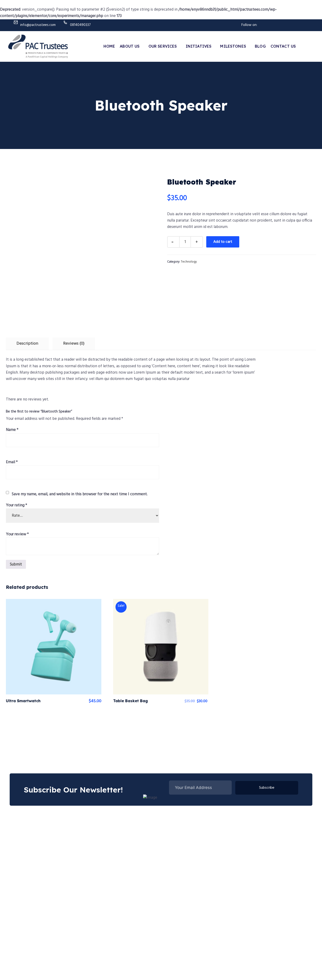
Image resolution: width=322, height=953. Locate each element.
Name (12, 430)
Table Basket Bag (130, 700)
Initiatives (199, 46)
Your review (17, 534)
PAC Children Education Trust (259, 856)
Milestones (233, 46)
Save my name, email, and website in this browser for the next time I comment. (80, 494)
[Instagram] (295, 24)
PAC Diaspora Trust (251, 866)
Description (27, 343)
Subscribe (266, 788)
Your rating (16, 505)
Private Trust (133, 866)
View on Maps (300, 943)
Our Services (163, 46)
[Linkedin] (287, 24)
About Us (130, 46)
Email (12, 462)
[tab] (27, 344)
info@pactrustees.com (38, 25)
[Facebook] (271, 24)
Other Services (134, 876)
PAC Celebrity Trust (251, 876)
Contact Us (283, 46)
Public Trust (132, 845)
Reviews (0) (73, 343)
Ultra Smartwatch (23, 700)
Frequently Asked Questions (258, 845)
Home (109, 46)
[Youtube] (279, 24)
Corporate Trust (136, 856)
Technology (189, 261)
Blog (260, 46)
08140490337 (80, 25)
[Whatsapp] (303, 24)
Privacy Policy (267, 943)
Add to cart (222, 242)
